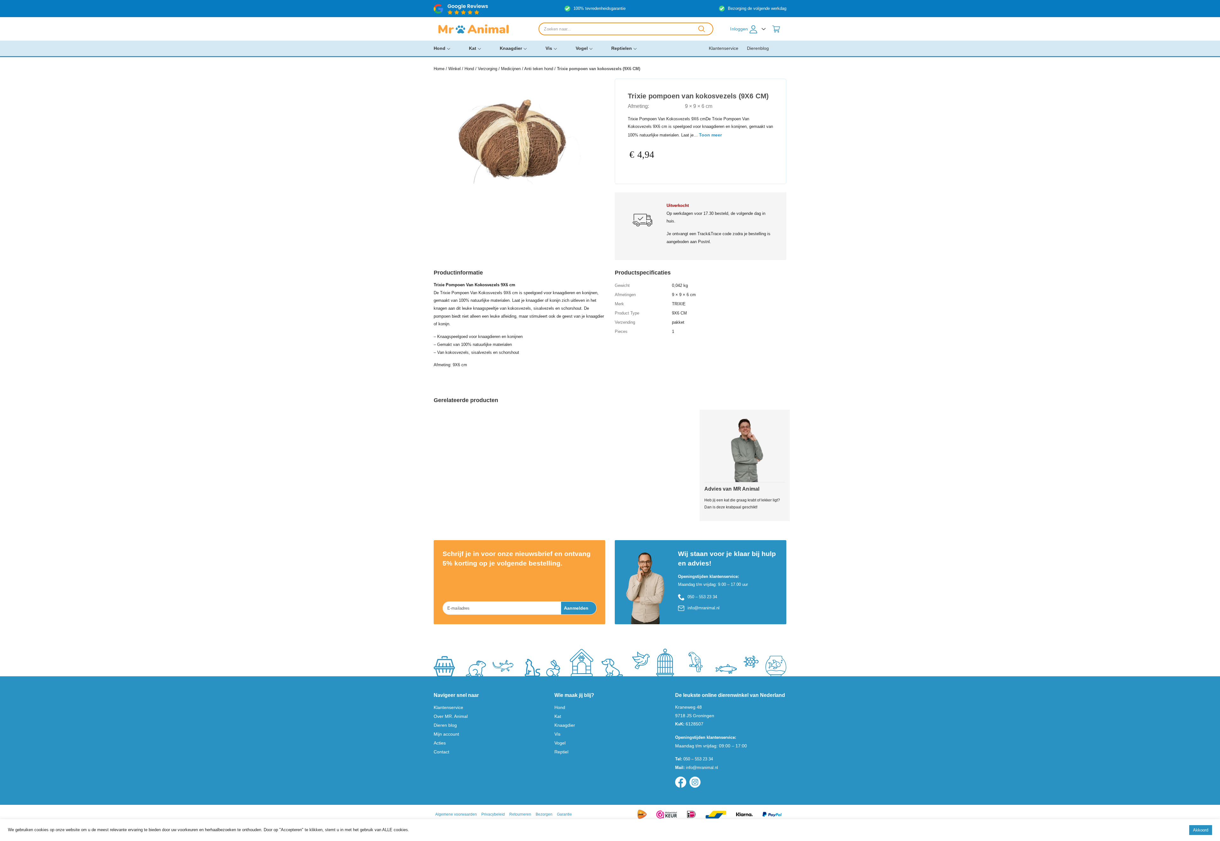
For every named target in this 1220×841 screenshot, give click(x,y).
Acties (440, 742)
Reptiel (561, 751)
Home (439, 68)
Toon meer (710, 134)
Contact (441, 751)
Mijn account (446, 734)
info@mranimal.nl (704, 608)
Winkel (454, 68)
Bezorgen (544, 814)
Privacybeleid (493, 814)
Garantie (564, 814)
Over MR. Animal (451, 716)
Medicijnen (511, 68)
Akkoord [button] (1200, 830)
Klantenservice (723, 48)
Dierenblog (758, 48)
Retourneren (520, 814)
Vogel (582, 48)
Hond (439, 48)
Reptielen (621, 48)
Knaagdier (511, 48)
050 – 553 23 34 (702, 596)
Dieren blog (445, 725)
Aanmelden (576, 608)
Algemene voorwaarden (456, 814)
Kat (472, 48)
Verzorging (487, 68)
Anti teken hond (538, 68)
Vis (549, 48)
